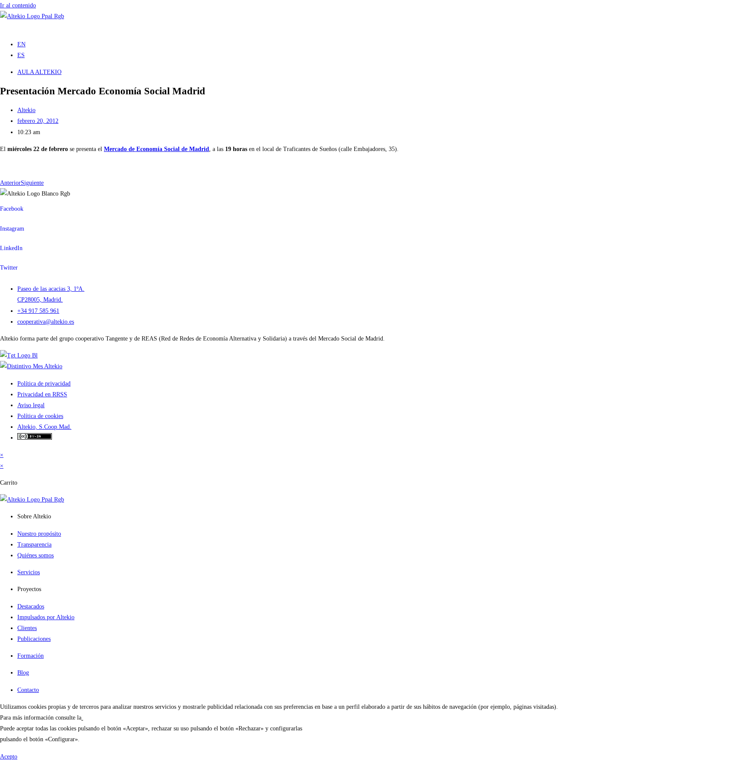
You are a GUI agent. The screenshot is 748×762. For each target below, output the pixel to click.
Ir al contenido (18, 5)
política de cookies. (106, 717)
